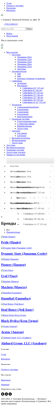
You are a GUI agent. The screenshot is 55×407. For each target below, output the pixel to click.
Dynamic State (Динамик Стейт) (24, 253)
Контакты (5, 359)
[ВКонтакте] (6, 394)
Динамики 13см (24, 177)
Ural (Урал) (9, 276)
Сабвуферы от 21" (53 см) (34, 224)
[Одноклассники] (10, 394)
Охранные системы (19, 187)
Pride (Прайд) (11, 242)
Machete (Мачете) (14, 287)
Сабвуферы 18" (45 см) (33, 219)
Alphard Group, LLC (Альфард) (23, 343)
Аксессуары (22, 208)
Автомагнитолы (17, 171)
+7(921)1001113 (11, 24)
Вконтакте (6, 380)
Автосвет (14, 192)
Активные (21, 182)
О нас (3, 354)
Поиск (29, 29)
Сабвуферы (15, 177)
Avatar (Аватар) (12, 332)
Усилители (15, 182)
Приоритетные (13, 232)
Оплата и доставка (9, 369)
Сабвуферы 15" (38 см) (33, 214)
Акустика (14, 166)
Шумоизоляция (17, 203)
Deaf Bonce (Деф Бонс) (17, 309)
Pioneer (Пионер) (13, 264)
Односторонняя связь (26, 192)
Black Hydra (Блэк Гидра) (19, 320)
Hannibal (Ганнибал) (16, 298)
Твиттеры (21, 198)
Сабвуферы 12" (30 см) (33, 208)
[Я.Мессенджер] (2, 394)
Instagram (5, 384)
